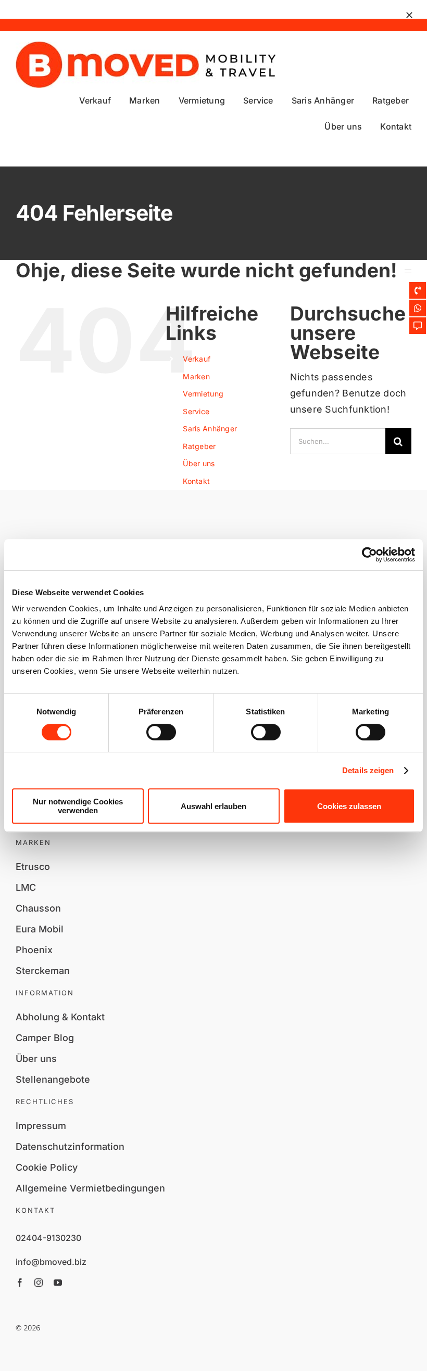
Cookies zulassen (349, 806)
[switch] (161, 732)
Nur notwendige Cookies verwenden (78, 806)
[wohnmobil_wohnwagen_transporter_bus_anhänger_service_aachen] (146, 46)
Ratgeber (199, 446)
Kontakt (196, 481)
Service (196, 411)
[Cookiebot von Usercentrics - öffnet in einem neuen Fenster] (369, 554)
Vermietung (203, 393)
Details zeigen (368, 770)
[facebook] (20, 1282)
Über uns (199, 463)
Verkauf (196, 358)
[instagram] (38, 1282)
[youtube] (58, 1282)
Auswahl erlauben (213, 806)
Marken (196, 376)
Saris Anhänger (210, 428)
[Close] (409, 15)
